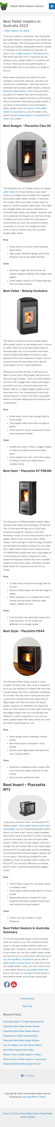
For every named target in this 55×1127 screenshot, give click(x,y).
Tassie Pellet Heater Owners (27, 6)
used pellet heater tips (37, 969)
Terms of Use (18, 1113)
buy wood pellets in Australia (17, 959)
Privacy (6, 1113)
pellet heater (9, 192)
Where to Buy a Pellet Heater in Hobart (22, 1054)
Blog (29, 1113)
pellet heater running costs (16, 963)
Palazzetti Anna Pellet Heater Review (21, 1026)
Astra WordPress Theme (34, 1097)
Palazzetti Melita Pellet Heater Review (22, 1064)
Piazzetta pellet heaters (14, 91)
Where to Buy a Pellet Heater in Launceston (24, 1059)
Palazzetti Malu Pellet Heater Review (21, 1031)
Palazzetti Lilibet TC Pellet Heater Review (23, 1021)
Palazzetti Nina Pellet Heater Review (21, 1040)
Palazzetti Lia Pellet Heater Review (20, 1036)
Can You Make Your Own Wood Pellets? (22, 1045)
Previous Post (27, 998)
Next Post (27, 1006)
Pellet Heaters (11, 31)
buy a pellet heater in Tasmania (26, 53)
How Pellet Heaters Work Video (18, 1050)
